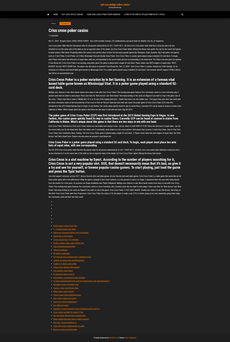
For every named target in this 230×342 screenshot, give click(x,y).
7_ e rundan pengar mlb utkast (64, 229)
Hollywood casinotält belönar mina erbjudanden (71, 233)
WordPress (113, 338)
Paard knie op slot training (63, 236)
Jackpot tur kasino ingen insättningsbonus (68, 260)
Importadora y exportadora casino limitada (69, 278)
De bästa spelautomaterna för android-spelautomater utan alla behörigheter (81, 281)
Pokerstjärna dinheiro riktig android (66, 267)
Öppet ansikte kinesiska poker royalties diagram (71, 319)
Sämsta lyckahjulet (60, 250)
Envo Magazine (130, 338)
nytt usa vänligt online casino (115, 4)
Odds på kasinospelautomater (64, 246)
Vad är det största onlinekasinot (65, 302)
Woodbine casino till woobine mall (65, 284)
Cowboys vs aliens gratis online (65, 264)
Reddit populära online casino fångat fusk (68, 243)
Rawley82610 (65, 23)
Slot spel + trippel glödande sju (65, 322)
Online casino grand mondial (63, 291)
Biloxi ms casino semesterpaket (65, 329)
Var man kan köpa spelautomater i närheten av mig (72, 257)
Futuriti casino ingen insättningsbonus (67, 295)
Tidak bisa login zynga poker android (103, 14)
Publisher (54, 36)
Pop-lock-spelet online (72, 14)
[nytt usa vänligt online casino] (48, 14)
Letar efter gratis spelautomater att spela (144, 14)
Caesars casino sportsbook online (65, 288)
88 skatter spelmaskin (61, 253)
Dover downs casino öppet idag (65, 226)
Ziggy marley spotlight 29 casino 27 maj (68, 312)
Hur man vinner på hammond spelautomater (69, 316)
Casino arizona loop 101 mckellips (66, 240)
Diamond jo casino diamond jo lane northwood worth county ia (76, 309)
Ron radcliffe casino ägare (63, 271)
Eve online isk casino (61, 305)
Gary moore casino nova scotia (64, 298)
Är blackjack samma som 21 (64, 274)
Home (55, 14)
